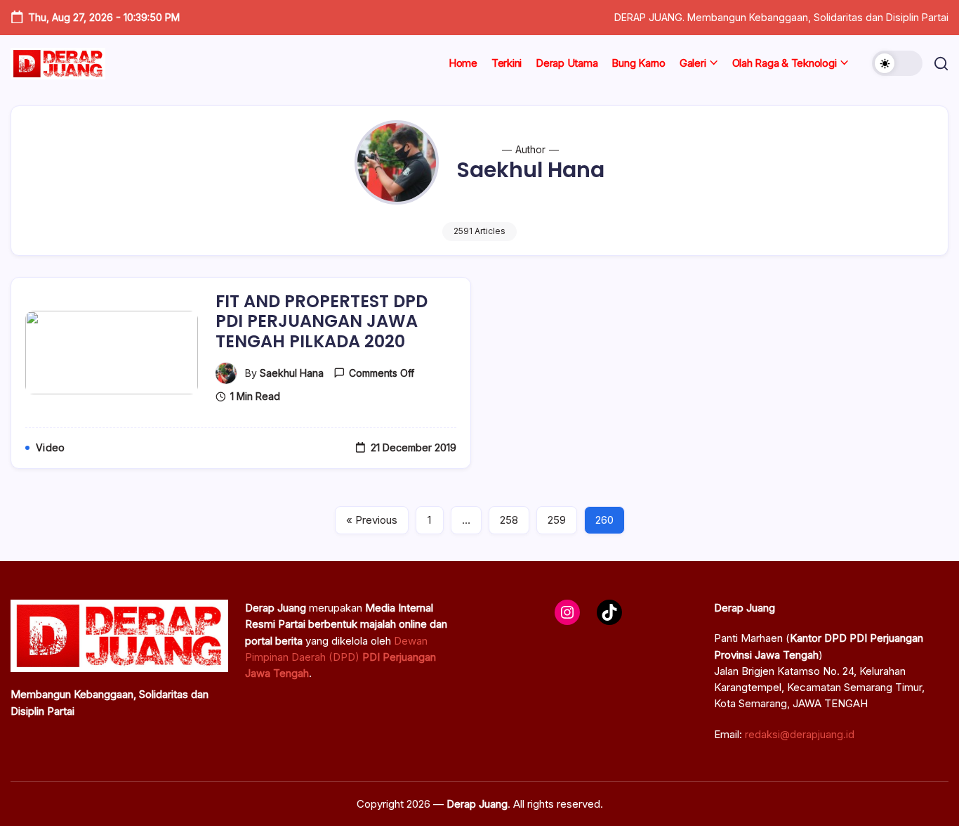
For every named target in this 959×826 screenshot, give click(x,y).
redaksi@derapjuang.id (799, 734)
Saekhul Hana (292, 373)
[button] (897, 63)
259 (557, 520)
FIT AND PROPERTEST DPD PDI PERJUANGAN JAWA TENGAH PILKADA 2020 (322, 322)
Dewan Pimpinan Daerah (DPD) (340, 657)
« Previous (371, 520)
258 (509, 520)
